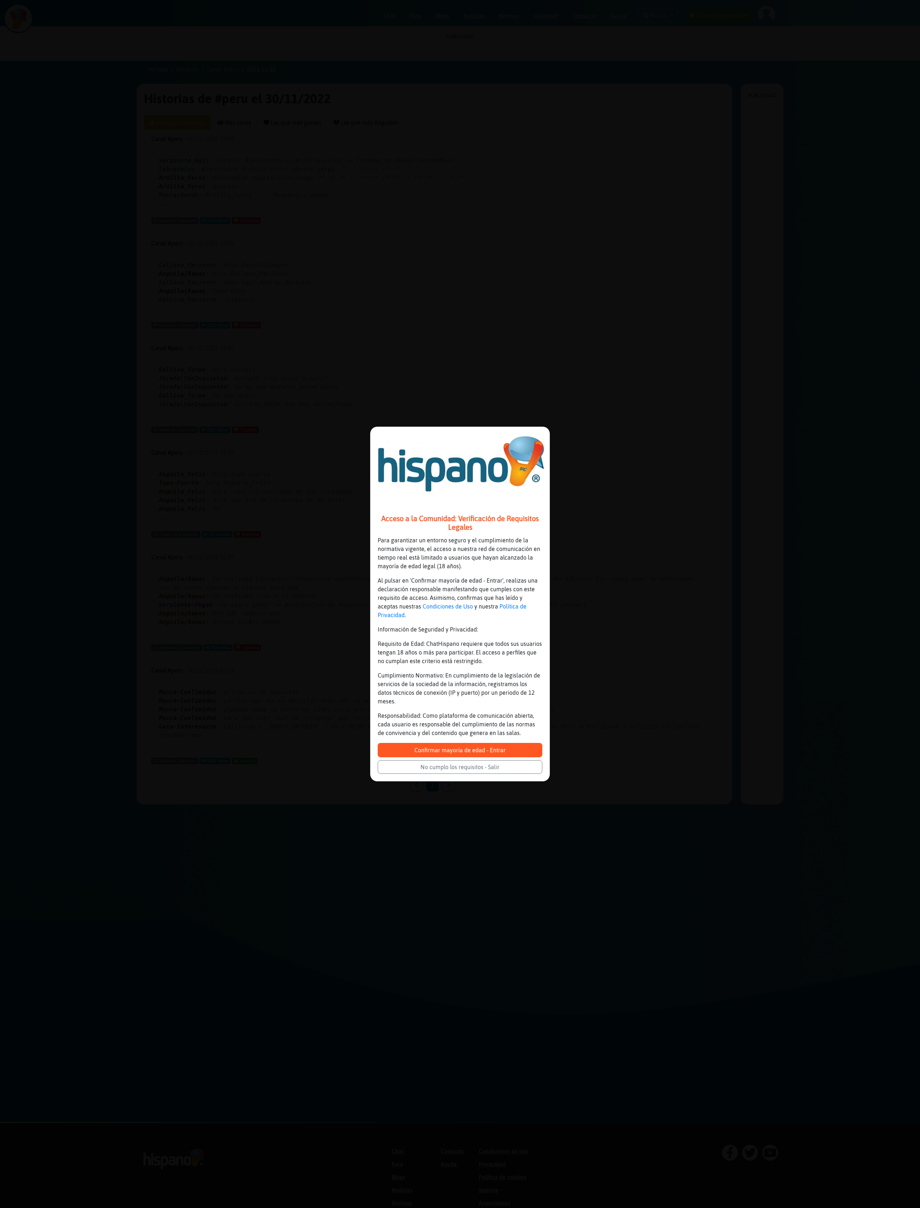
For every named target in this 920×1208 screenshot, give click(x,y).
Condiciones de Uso (448, 606)
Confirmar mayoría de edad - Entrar (460, 750)
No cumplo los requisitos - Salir (460, 767)
